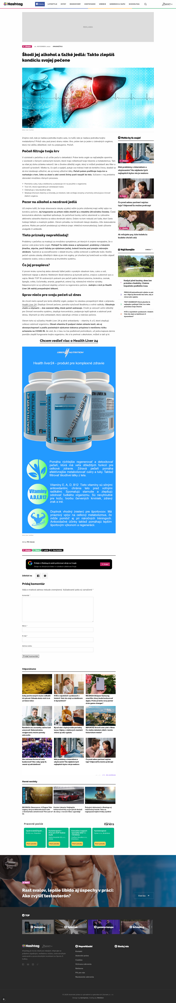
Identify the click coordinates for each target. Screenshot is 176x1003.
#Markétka (58, 46)
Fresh (124, 196)
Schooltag (134, 4)
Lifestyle (52, 4)
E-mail (25, 636)
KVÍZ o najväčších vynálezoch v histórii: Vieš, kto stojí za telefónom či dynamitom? (138, 314)
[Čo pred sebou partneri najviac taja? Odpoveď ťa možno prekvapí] (136, 188)
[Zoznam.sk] (167, 4)
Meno (24, 626)
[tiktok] (37, 964)
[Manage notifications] (4, 999)
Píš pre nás (80, 972)
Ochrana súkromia (83, 964)
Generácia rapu (117, 4)
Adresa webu (27, 646)
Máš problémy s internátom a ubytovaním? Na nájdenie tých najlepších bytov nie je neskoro (133, 170)
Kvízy (63, 4)
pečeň (46, 550)
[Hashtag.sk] (13, 4)
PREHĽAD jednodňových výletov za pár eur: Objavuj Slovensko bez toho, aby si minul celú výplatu (138, 294)
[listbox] (145, 250)
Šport (27, 882)
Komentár (26, 595)
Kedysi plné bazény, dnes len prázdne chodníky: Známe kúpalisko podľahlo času (138, 283)
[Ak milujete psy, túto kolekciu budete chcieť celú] (136, 221)
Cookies (78, 960)
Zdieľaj (41, 4)
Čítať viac (142, 896)
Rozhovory (75, 4)
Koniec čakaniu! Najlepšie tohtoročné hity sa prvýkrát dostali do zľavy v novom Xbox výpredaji (68, 809)
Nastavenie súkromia (84, 977)
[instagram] (33, 964)
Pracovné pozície (33, 823)
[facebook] (23, 964)
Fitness (37, 550)
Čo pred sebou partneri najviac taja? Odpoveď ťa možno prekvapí (134, 204)
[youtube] (28, 964)
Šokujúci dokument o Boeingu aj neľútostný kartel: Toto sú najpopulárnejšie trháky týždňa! (98, 809)
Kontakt (78, 951)
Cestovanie (90, 4)
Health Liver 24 (29, 304)
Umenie (102, 4)
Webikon (100, 998)
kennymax (84, 998)
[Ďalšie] (152, 927)
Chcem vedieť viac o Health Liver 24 (69, 341)
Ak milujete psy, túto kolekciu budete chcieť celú (132, 236)
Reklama (79, 968)
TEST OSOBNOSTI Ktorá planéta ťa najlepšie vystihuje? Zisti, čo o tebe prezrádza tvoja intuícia (137, 304)
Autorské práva (82, 955)
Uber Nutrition (57, 550)
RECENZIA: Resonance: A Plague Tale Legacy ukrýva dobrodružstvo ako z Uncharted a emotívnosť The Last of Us (37, 810)
